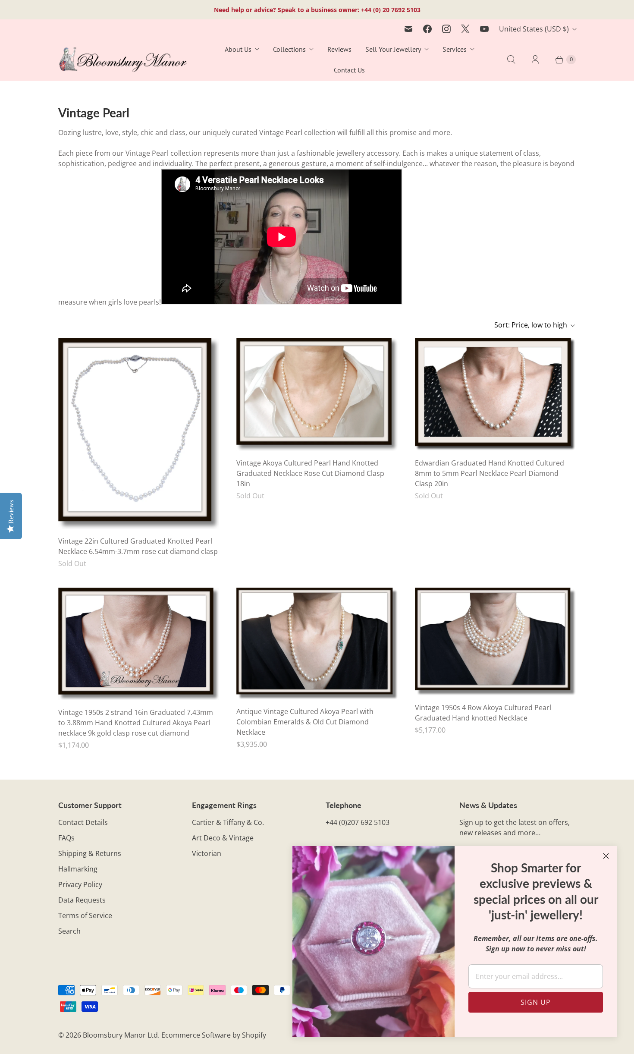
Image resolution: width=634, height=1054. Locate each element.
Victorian (206, 853)
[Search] (511, 59)
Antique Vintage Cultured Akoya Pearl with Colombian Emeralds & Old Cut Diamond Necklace (304, 722)
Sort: (530, 325)
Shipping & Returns (89, 853)
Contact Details (83, 822)
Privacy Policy (80, 884)
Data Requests (82, 900)
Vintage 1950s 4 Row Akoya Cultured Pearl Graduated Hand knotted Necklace (483, 713)
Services (455, 49)
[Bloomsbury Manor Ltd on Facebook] (427, 28)
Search (69, 931)
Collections (289, 49)
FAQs (66, 838)
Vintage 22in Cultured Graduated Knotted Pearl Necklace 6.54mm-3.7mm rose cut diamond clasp (138, 546)
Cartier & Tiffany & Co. (228, 822)
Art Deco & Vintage (223, 838)
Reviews (339, 49)
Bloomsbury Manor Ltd (120, 1035)
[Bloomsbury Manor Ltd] (123, 60)
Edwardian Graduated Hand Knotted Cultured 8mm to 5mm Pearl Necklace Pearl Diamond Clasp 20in (489, 473)
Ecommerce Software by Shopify (213, 1035)
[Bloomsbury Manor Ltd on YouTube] (484, 28)
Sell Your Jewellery (393, 49)
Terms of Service (85, 915)
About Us (238, 49)
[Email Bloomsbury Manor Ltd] (408, 28)
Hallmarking (77, 869)
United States (534, 29)
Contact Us (349, 70)
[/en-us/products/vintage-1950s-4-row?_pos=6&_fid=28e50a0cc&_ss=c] (495, 641)
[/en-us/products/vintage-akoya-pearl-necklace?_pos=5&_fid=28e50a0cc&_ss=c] (316, 643)
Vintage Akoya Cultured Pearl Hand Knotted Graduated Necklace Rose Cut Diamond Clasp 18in (310, 473)
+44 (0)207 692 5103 (357, 822)
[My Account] (535, 59)
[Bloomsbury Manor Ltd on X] (465, 28)
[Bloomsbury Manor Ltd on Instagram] (446, 28)
